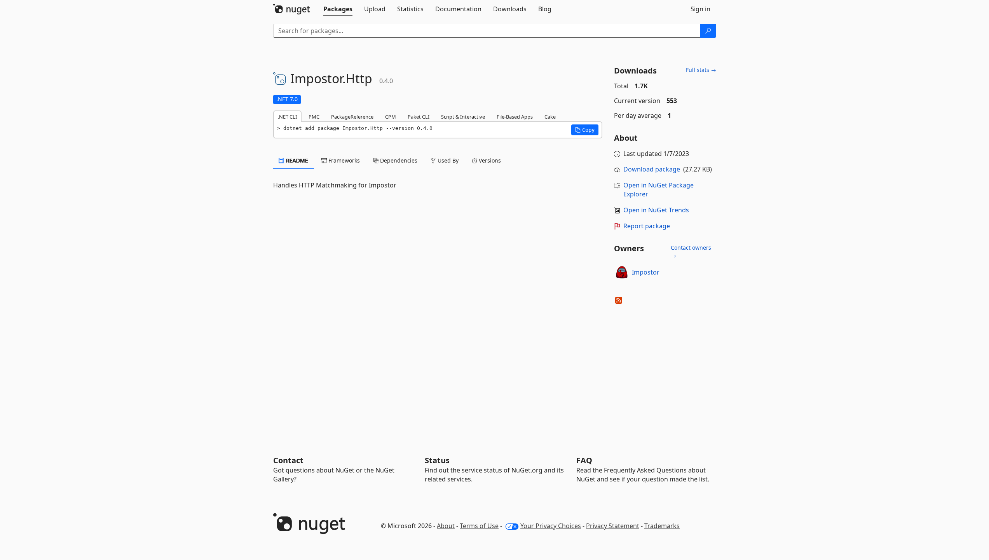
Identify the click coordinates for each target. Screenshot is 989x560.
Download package (651, 169)
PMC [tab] (314, 116)
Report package (646, 226)
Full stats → (701, 70)
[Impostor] (622, 272)
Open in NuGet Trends (656, 210)
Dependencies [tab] (398, 160)
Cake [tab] (550, 116)
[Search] (708, 31)
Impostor (645, 272)
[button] (584, 129)
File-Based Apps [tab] (515, 116)
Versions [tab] (489, 160)
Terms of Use (479, 526)
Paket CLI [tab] (418, 116)
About (446, 526)
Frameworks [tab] (343, 160)
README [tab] (296, 160)
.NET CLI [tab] (287, 116)
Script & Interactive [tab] (463, 116)
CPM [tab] (390, 116)
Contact (288, 460)
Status (437, 460)
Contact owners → (691, 251)
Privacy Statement (612, 526)
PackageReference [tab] (352, 116)
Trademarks (662, 526)
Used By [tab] (447, 160)
